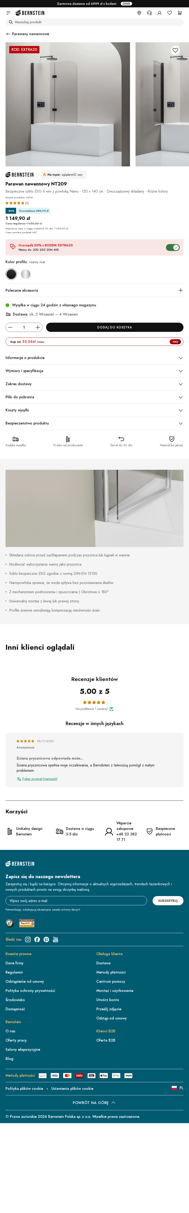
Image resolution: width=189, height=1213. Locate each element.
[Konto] (159, 13)
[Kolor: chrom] (25, 274)
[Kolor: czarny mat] (11, 274)
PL (181, 1088)
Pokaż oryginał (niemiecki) (39, 779)
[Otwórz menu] (8, 13)
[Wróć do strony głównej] (30, 13)
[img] (26, 741)
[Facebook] (37, 939)
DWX (126, 4)
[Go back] (8, 34)
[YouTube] (55, 939)
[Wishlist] (169, 13)
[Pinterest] (46, 939)
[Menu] (181, 1164)
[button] (15, 202)
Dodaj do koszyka (114, 327)
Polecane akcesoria (22, 290)
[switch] (173, 1195)
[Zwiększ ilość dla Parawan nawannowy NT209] (37, 327)
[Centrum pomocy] (149, 13)
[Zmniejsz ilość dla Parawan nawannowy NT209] (10, 327)
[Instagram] (28, 939)
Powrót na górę (91, 1102)
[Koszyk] (179, 13)
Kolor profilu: (25, 262)
